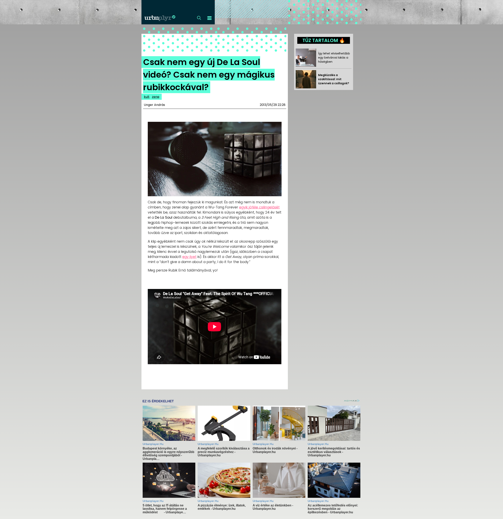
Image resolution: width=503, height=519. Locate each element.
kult (147, 96)
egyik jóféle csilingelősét (259, 207)
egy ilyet (189, 256)
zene (155, 96)
